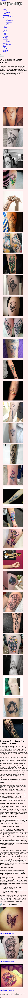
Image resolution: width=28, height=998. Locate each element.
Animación (6, 15)
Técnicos (5, 51)
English (8, 12)
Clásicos (5, 27)
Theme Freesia (22, 993)
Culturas (5, 30)
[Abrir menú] (0, 54)
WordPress (2, 994)
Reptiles (8, 24)
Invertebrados (9, 20)
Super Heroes (9, 16)
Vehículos (8, 44)
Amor (4, 13)
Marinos (8, 23)
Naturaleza (5, 39)
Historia (5, 34)
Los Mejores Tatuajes (5, 993)
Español (8, 10)
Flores (7, 40)
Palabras (5, 47)
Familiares (5, 33)
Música (5, 37)
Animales (5, 17)
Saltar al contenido (4, 0)
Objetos (5, 43)
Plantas (8, 41)
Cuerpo (5, 29)
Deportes (5, 32)
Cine (4, 26)
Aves (7, 19)
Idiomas (5, 9)
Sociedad (5, 50)
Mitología (5, 36)
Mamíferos (9, 22)
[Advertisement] (14, 91)
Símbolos (5, 48)
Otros (4, 46)
